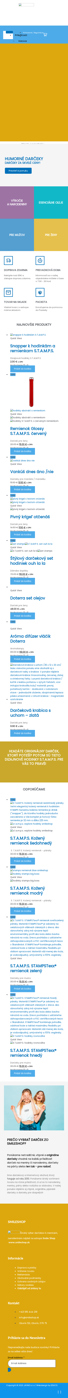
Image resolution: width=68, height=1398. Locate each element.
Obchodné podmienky (29, 1278)
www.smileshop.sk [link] (19, 1242)
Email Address (16, 1357)
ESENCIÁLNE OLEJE (51, 202)
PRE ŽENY (51, 235)
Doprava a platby (26, 1267)
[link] (49, 1238)
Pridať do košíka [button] (22, 368)
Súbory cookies (25, 1285)
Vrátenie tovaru (25, 1271)
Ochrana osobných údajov (31, 1281)
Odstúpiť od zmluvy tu (29, 1288)
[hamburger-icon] (9, 32)
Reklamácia (23, 1274)
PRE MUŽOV (17, 235)
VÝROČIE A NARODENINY (17, 202)
